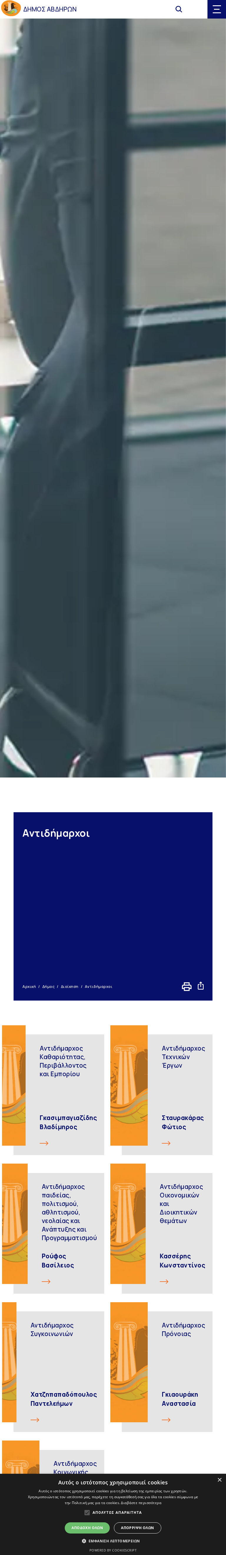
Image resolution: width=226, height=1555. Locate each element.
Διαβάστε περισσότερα (141, 1502)
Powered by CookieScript (113, 1550)
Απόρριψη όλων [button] (137, 1527)
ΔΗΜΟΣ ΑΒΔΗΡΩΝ (50, 9)
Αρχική (29, 986)
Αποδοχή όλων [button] (87, 1527)
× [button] (219, 1480)
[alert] (113, 1514)
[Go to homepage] (11, 9)
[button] (113, 1541)
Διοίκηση (70, 986)
